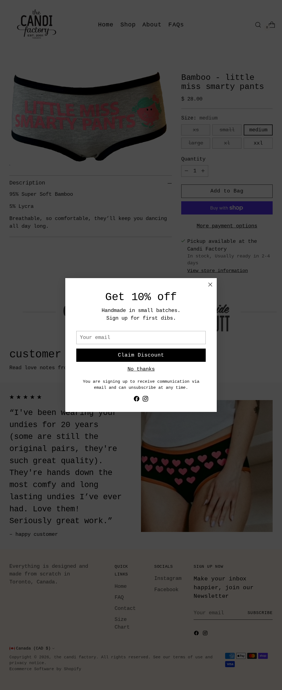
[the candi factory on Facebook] (136, 399)
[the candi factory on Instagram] (145, 399)
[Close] (210, 284)
